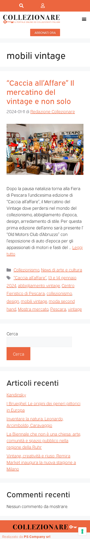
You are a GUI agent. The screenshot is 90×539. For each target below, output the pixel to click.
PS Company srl (37, 536)
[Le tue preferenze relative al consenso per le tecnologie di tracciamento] (82, 531)
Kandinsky (16, 394)
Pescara (58, 309)
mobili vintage (34, 301)
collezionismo (59, 293)
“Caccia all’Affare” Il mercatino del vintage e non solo (40, 91)
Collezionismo (26, 269)
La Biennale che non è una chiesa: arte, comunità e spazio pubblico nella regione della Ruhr (44, 440)
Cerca (12, 333)
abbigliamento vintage (39, 285)
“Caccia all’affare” (30, 277)
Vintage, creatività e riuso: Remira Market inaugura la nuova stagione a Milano (41, 462)
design (13, 301)
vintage (75, 309)
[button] (84, 18)
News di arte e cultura (61, 269)
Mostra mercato (33, 309)
